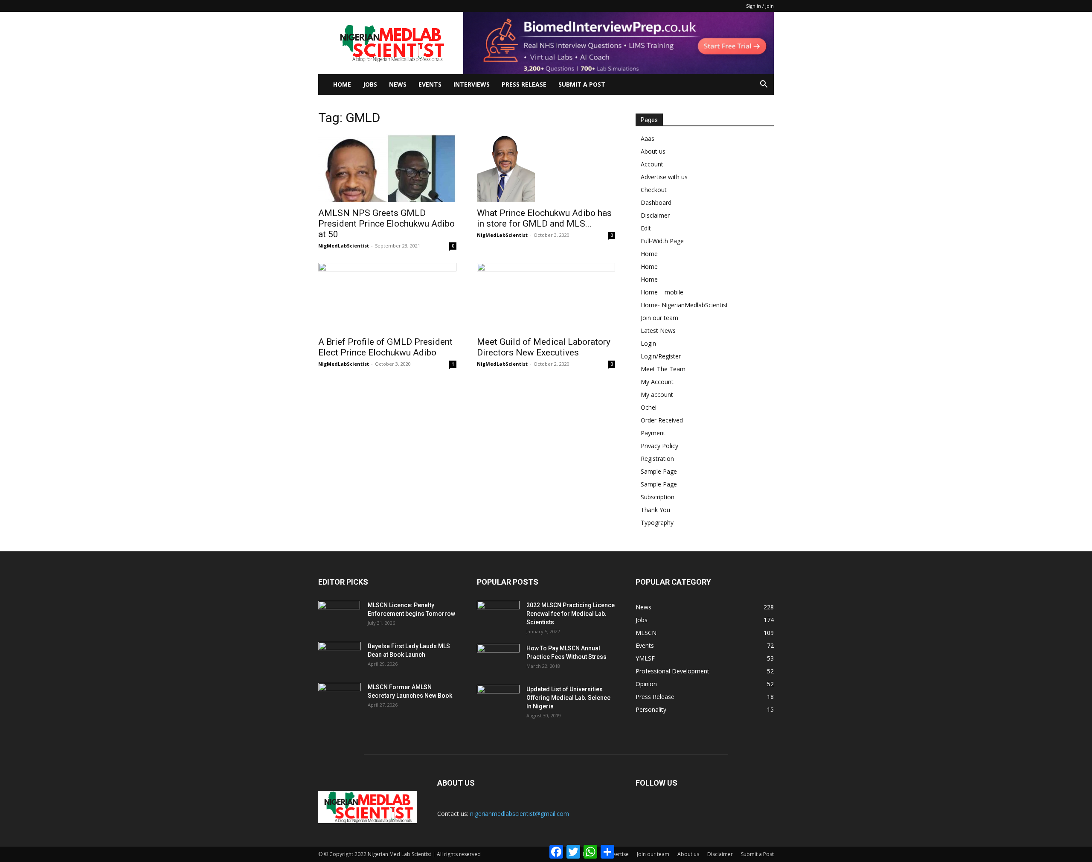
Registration (657, 458)
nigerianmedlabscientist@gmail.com (519, 814)
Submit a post (581, 84)
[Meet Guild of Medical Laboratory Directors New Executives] (546, 297)
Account (652, 164)
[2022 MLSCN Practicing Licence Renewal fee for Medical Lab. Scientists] (498, 616)
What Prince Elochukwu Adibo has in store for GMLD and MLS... (544, 218)
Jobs (370, 84)
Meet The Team (663, 369)
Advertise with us (664, 177)
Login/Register (661, 356)
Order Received (662, 420)
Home (342, 84)
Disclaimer (655, 215)
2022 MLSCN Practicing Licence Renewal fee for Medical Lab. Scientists (570, 614)
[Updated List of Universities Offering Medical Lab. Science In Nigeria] (498, 700)
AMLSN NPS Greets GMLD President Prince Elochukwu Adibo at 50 (386, 223)
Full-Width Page (662, 241)
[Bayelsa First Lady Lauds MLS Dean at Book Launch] (339, 657)
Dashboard (656, 202)
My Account (657, 382)
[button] (763, 85)
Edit (646, 228)
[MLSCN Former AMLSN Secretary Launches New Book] (339, 698)
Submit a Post (757, 854)
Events (429, 84)
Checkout (654, 190)
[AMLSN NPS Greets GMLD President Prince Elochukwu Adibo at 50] (387, 168)
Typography (657, 522)
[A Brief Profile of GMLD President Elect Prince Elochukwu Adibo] (387, 297)
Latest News (658, 330)
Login (648, 343)
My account (657, 394)
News (398, 84)
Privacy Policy (659, 446)
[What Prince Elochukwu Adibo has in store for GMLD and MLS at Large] (546, 168)
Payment (653, 433)
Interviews (471, 84)
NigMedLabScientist (343, 245)
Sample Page (659, 471)
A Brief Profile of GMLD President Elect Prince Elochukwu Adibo (385, 347)
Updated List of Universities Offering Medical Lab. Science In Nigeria (568, 698)
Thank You (655, 510)
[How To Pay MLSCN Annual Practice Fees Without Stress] (498, 659)
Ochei (648, 407)
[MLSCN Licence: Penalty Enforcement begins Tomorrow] (339, 616)
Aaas (647, 138)
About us (653, 151)
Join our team (659, 318)
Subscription (657, 497)
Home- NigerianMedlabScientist (684, 305)
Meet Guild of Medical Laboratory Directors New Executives (543, 347)
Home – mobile (662, 292)
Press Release (524, 84)
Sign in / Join (760, 6)
